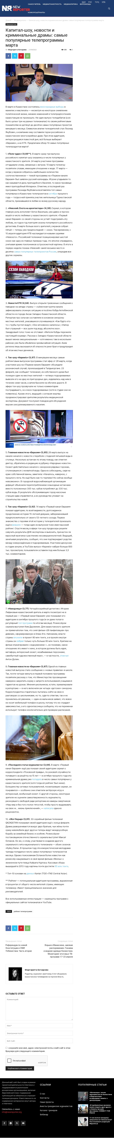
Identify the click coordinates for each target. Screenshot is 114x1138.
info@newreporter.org (12, 1112)
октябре (53, 193)
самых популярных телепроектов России (35, 251)
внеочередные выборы (52, 106)
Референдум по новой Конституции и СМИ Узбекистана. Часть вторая (19, 948)
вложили (18, 637)
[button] (109, 8)
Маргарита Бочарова (17, 50)
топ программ (25, 623)
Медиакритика (20, 20)
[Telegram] (10, 1123)
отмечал (64, 655)
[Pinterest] (21, 56)
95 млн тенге (61, 866)
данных (30, 873)
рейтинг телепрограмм (23, 911)
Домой (8, 20)
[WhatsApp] (27, 56)
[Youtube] (23, 1123)
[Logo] (13, 8)
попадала (37, 779)
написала (48, 808)
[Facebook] (8, 56)
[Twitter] (15, 56)
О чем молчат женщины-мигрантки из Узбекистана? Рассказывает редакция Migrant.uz (101, 1121)
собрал (20, 641)
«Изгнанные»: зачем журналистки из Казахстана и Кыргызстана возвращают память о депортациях (101, 1096)
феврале (16, 524)
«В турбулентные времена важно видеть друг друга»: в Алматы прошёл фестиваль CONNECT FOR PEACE (100, 1109)
